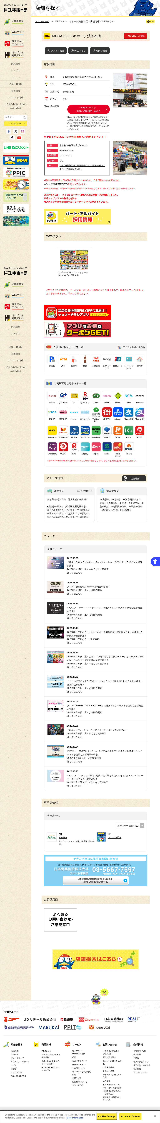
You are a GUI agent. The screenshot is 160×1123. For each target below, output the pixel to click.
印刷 (152, 21)
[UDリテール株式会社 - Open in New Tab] (40, 1021)
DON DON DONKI (18, 1076)
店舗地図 (135, 478)
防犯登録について (79, 1082)
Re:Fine (63, 837)
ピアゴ (14, 1069)
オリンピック (16, 1072)
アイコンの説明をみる (134, 347)
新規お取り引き (109, 1057)
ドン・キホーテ (17, 1058)
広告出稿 (106, 1081)
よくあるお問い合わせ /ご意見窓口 (15, 106)
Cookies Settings (106, 1116)
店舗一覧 (14, 1054)
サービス (15, 70)
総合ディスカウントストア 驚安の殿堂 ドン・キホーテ (15, 8)
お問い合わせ (110, 1044)
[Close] (155, 1116)
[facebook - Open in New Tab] (9, 132)
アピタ (14, 1065)
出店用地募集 (108, 1067)
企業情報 (138, 1044)
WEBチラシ (80, 51)
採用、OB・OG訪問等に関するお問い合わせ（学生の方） (112, 1091)
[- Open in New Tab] (77, 318)
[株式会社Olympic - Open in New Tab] (89, 1021)
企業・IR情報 (15, 84)
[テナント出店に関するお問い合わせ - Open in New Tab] (95, 884)
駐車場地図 (83, 490)
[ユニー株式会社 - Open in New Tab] (11, 1021)
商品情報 (15, 63)
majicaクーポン (78, 1065)
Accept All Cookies (130, 1116)
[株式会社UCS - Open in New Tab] (99, 1029)
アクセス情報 (57, 51)
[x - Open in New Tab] (16, 132)
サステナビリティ (140, 1062)
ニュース (15, 77)
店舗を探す (95, 959)
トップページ (42, 21)
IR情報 (136, 1058)
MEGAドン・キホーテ (20, 1062)
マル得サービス (78, 1068)
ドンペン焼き (114, 837)
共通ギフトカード (79, 1061)
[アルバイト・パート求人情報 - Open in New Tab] (77, 217)
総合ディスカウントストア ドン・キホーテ (15, 271)
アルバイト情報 (15, 97)
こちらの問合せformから (56, 183)
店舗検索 (14, 1051)
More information (75, 1118)
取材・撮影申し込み (111, 1084)
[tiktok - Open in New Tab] (12, 139)
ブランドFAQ (77, 1085)
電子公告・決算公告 (141, 1065)
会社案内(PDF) (139, 1051)
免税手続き (77, 1078)
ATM (74, 1057)
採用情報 (15, 91)
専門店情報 (101, 51)
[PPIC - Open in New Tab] (16, 176)
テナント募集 (108, 1071)
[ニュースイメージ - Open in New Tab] (55, 567)
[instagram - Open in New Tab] (23, 132)
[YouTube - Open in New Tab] (19, 139)
